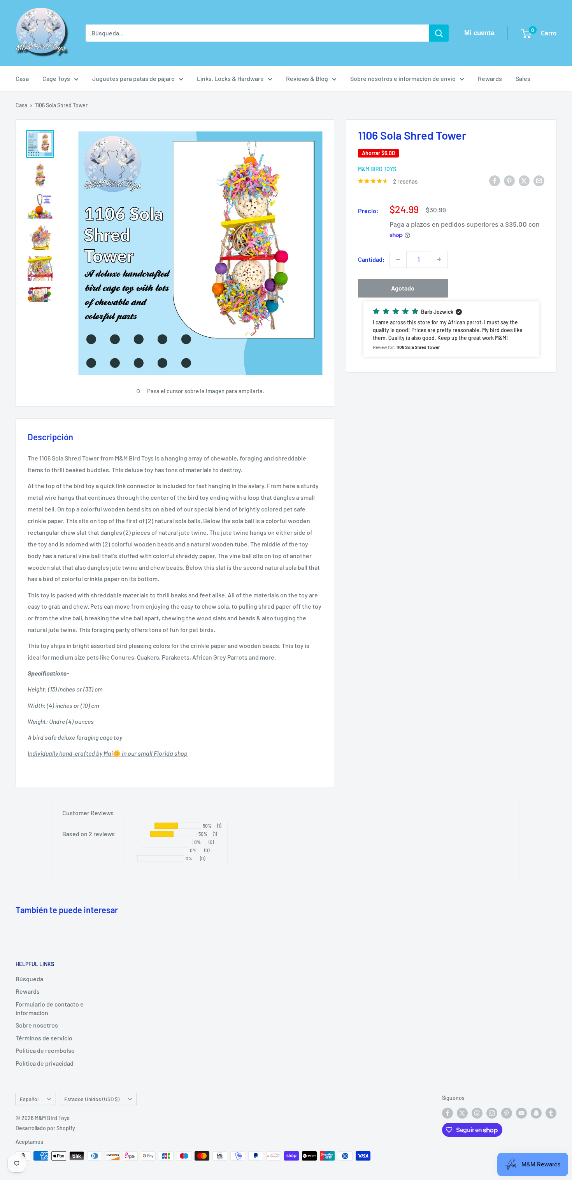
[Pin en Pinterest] (509, 180)
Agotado (402, 288)
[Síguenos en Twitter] (462, 1112)
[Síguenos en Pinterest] (506, 1112)
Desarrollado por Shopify (45, 1128)
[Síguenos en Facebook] (447, 1112)
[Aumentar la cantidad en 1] (439, 259)
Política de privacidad (45, 1063)
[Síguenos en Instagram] (491, 1112)
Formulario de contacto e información (50, 1008)
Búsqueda (29, 978)
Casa (22, 78)
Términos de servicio (44, 1038)
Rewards (490, 78)
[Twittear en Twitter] (524, 180)
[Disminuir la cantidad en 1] (398, 259)
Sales (523, 78)
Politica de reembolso (45, 1050)
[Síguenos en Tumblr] (551, 1112)
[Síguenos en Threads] (477, 1112)
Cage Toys (56, 78)
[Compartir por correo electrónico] (538, 180)
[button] (451, 329)
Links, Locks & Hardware (230, 78)
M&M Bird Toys (377, 169)
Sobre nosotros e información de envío (403, 78)
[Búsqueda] (439, 33)
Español (29, 1099)
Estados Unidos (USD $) (91, 1099)
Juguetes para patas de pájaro (133, 78)
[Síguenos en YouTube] (521, 1112)
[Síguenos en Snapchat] (536, 1112)
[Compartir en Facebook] (494, 180)
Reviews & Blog (307, 78)
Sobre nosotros (37, 1025)
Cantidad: (371, 259)
